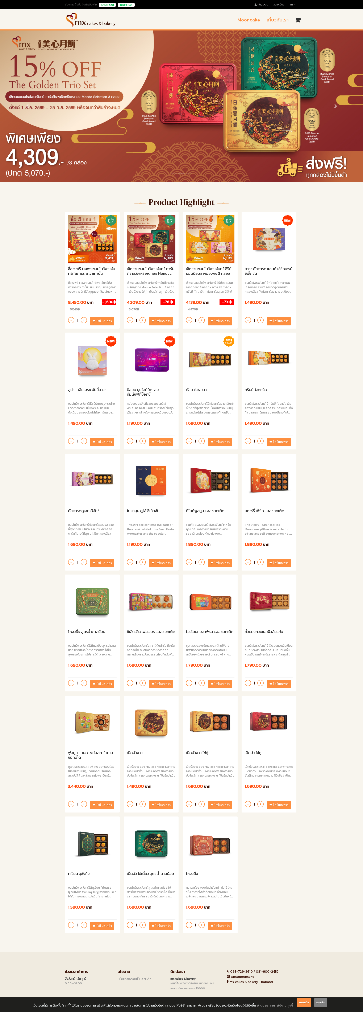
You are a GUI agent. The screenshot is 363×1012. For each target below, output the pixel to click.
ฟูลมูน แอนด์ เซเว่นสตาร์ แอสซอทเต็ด (90, 755)
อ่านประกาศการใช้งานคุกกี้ (275, 1005)
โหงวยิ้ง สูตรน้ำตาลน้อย (86, 631)
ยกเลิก (320, 1002)
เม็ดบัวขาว (135, 752)
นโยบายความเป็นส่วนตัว (134, 979)
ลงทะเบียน (278, 5)
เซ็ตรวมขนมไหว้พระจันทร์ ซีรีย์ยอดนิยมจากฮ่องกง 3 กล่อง (208, 271)
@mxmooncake (242, 976)
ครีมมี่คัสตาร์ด (256, 389)
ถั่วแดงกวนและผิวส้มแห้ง (264, 631)
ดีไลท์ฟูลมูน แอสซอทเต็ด (205, 511)
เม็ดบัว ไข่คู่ (253, 752)
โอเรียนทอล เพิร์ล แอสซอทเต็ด (209, 631)
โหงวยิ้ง (192, 873)
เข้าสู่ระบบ (263, 5)
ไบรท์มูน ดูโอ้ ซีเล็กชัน (143, 511)
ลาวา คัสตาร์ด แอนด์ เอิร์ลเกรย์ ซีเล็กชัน (268, 271)
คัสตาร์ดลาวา (196, 389)
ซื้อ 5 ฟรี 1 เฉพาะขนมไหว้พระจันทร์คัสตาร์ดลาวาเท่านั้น (91, 271)
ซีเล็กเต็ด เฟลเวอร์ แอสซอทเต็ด (151, 631)
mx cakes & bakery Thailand (251, 981)
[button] (27, 106)
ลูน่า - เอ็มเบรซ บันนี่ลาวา (87, 389)
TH (291, 5)
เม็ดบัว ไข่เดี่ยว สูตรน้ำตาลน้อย (150, 873)
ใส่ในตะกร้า (104, 321)
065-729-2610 (241, 971)
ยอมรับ (304, 1002)
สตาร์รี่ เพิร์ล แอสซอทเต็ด (264, 511)
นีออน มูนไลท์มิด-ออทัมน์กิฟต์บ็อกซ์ (143, 392)
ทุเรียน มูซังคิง (79, 873)
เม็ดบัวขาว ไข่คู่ (197, 752)
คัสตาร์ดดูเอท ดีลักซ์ (84, 511)
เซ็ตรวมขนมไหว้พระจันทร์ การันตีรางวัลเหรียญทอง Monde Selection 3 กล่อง (150, 271)
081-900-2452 (267, 971)
